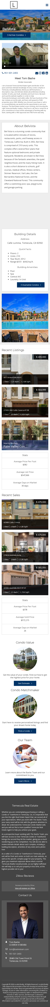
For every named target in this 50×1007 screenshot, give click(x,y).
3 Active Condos (15, 35)
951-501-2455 (11, 72)
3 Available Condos (30, 284)
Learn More (24, 781)
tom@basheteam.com (19, 949)
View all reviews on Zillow (25, 888)
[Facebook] (43, 73)
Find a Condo (24, 731)
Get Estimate (24, 683)
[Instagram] (40, 73)
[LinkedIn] (47, 73)
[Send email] (36, 73)
